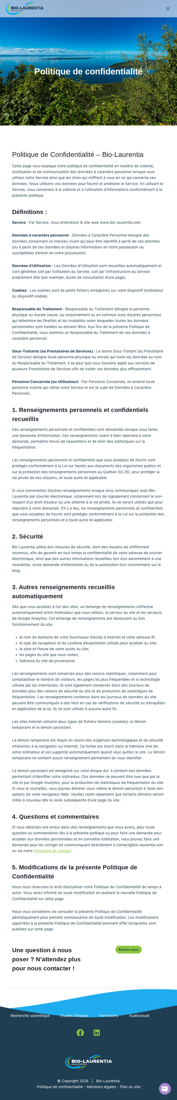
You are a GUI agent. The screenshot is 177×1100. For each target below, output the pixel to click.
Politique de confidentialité (60, 1087)
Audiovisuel (139, 1015)
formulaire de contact (52, 851)
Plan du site (130, 1087)
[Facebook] (80, 1032)
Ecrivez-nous (129, 949)
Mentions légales (101, 1087)
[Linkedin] (96, 1032)
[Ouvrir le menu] (168, 8)
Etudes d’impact (74, 1015)
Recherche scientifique (30, 1015)
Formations (109, 1015)
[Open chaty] (165, 1089)
